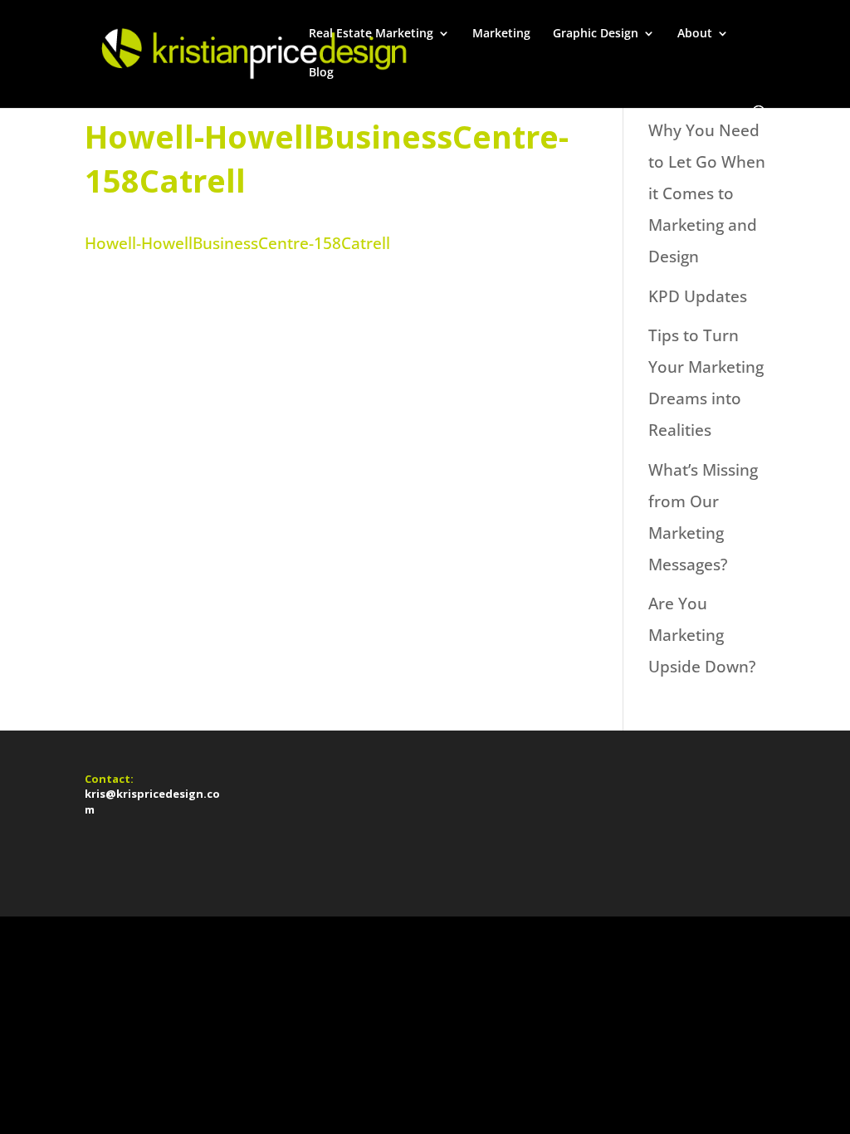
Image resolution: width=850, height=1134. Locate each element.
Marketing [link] (501, 34)
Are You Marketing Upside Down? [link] (701, 635)
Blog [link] (321, 73)
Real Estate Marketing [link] (371, 34)
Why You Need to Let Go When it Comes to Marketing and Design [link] (706, 193)
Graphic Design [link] (595, 34)
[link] (251, 52)
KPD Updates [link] (697, 296)
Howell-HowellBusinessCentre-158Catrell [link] (237, 243)
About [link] (694, 34)
